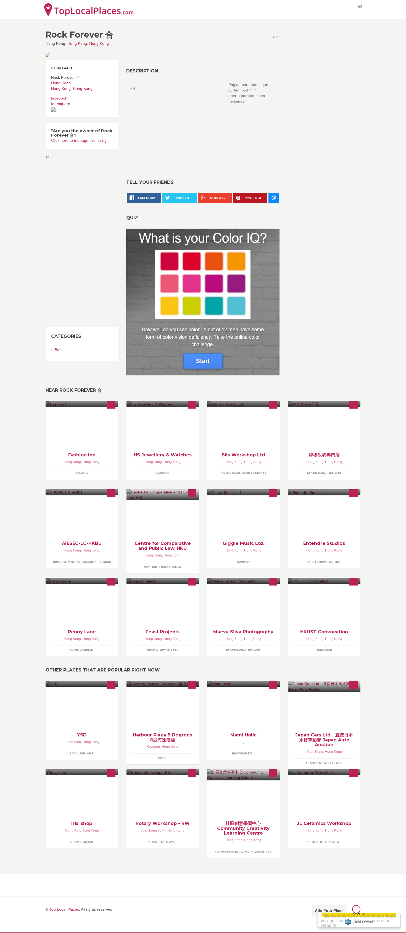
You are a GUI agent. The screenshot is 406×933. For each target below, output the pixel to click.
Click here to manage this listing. (79, 140)
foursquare (60, 103)
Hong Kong (77, 43)
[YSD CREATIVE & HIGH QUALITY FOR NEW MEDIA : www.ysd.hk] (82, 684)
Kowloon (153, 747)
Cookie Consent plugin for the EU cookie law (359, 922)
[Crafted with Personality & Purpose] (324, 492)
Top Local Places (64, 909)
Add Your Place (329, 910)
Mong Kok (72, 830)
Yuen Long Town (153, 830)
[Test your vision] (203, 301)
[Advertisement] (176, 130)
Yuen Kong (315, 752)
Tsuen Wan (72, 742)
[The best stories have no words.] (243, 581)
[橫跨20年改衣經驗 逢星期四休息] (324, 404)
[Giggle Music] (243, 492)
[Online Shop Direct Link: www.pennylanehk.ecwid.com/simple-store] (82, 581)
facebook (59, 98)
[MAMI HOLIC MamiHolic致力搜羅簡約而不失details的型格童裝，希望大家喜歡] (243, 684)
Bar (58, 349)
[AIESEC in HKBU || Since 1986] (82, 492)
